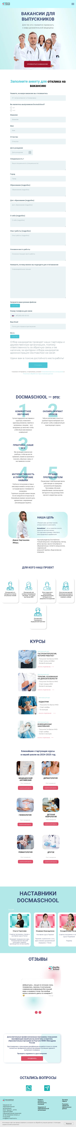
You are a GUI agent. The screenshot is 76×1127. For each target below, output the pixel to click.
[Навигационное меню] (73, 4)
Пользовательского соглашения (52, 371)
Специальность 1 (17, 159)
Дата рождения (16, 148)
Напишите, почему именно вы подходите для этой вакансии (34, 265)
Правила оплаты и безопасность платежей (42, 1102)
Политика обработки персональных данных (66, 1106)
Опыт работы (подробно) (20, 231)
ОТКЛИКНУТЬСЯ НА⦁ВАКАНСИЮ (37, 64)
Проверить (32, 1058)
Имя (12, 126)
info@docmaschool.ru (10, 1118)
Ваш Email (14, 322)
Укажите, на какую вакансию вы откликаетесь (29, 93)
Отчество (14, 137)
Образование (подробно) (20, 185)
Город (12, 174)
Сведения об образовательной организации (43, 1108)
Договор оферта (65, 1100)
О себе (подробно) (17, 216)
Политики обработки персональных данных (38, 374)
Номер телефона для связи (21, 311)
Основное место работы (20, 249)
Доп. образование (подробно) (22, 200)
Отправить (38, 365)
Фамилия (14, 115)
